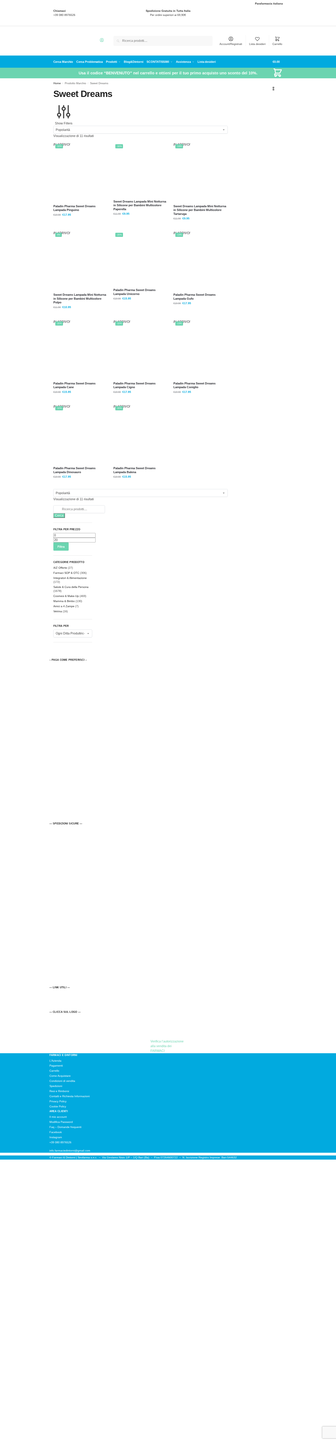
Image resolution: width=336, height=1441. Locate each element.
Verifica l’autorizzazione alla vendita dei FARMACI (167, 1046)
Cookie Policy (57, 1106)
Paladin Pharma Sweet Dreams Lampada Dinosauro (74, 470)
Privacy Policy (57, 1101)
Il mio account (58, 1116)
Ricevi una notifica (80, 226)
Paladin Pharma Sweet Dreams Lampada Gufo (194, 296)
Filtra (61, 546)
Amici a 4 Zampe (63, 606)
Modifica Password (61, 1121)
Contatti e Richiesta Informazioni (69, 1096)
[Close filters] (54, 656)
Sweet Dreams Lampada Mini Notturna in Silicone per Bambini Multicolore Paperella (139, 205)
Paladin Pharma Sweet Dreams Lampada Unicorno (134, 292)
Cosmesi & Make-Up (66, 596)
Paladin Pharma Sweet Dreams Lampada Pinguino (74, 208)
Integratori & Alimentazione (70, 578)
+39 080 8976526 (64, 14)
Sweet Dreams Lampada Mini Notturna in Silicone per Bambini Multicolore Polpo (79, 298)
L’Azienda (55, 1060)
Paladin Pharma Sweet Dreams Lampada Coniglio (194, 385)
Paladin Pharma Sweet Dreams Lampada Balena (134, 470)
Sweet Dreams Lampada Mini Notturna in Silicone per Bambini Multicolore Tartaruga (199, 209)
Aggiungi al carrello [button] (140, 226)
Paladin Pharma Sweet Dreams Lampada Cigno (134, 385)
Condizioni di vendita (62, 1080)
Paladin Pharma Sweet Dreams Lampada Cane (74, 385)
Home (57, 83)
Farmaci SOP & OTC (66, 572)
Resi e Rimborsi (59, 1091)
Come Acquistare (60, 1075)
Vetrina (57, 611)
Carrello (277, 44)
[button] (278, 75)
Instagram (55, 1137)
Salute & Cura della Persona (70, 587)
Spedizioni (55, 1086)
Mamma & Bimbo (64, 601)
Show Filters (63, 123)
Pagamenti (56, 1065)
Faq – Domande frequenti (65, 1127)
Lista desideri (257, 44)
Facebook (55, 1132)
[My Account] (101, 41)
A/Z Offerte (60, 567)
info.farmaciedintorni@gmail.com (69, 1150)
